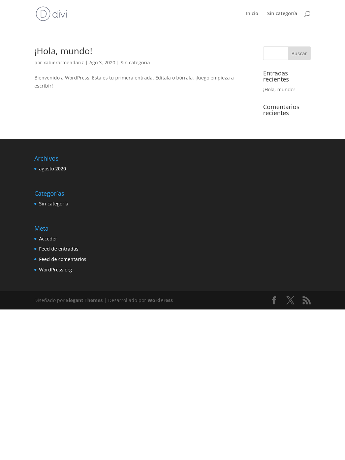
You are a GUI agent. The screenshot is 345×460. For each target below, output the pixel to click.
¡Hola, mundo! (63, 51)
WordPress (160, 300)
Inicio (252, 14)
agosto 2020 (52, 168)
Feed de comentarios (62, 259)
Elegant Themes (84, 300)
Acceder (48, 238)
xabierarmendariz (63, 62)
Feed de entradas (59, 248)
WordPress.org (55, 269)
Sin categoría (282, 14)
